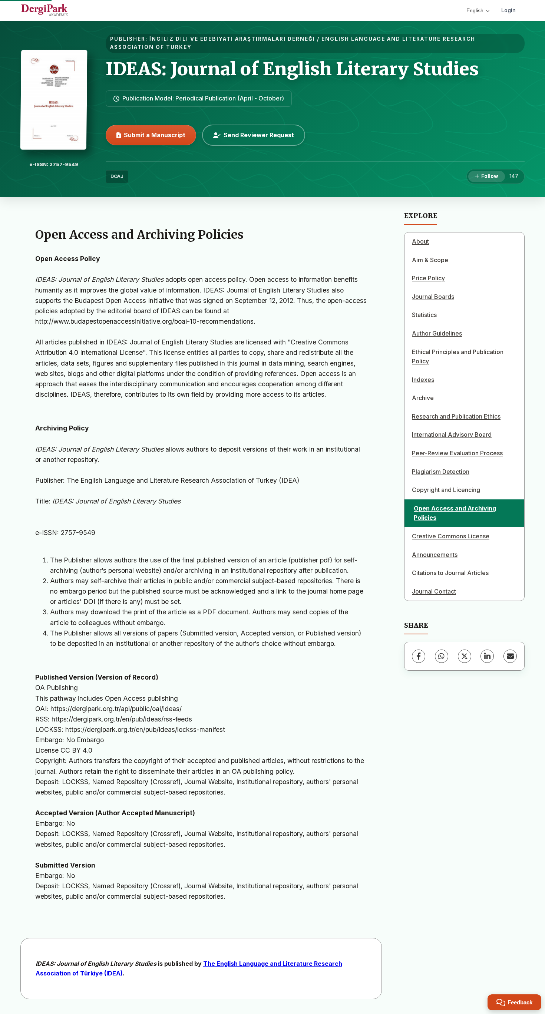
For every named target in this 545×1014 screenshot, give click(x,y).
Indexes (423, 379)
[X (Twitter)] (464, 656)
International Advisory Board (452, 434)
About (420, 241)
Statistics (424, 314)
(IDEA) (113, 973)
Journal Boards (433, 296)
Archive (423, 398)
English (474, 10)
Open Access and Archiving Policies (455, 513)
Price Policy (428, 278)
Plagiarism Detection (440, 471)
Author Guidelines (437, 333)
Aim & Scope (430, 260)
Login (508, 10)
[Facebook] (418, 656)
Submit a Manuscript (154, 135)
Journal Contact (434, 591)
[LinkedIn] (487, 656)
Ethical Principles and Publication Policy (457, 356)
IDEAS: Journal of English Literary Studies (292, 69)
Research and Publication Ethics (456, 416)
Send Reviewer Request (259, 135)
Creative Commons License (450, 536)
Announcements (435, 554)
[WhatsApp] (441, 656)
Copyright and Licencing (446, 489)
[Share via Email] (510, 656)
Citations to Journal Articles (450, 573)
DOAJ (116, 176)
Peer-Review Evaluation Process (457, 453)
